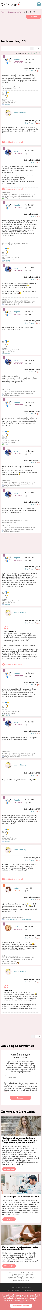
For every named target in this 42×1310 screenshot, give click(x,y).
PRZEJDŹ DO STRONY (21, 1306)
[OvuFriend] (10, 5)
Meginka (17, 59)
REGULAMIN (28, 1290)
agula (16, 927)
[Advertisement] (21, 29)
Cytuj (26, 71)
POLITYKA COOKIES (13, 1290)
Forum (3, 12)
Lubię (32, 71)
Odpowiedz (33, 17)
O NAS (13, 1287)
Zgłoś (38, 71)
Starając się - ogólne (15, 12)
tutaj (5, 1092)
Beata (16, 151)
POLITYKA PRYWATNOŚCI (24, 1287)
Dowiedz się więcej (31, 1300)
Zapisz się (20, 1098)
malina (16, 888)
